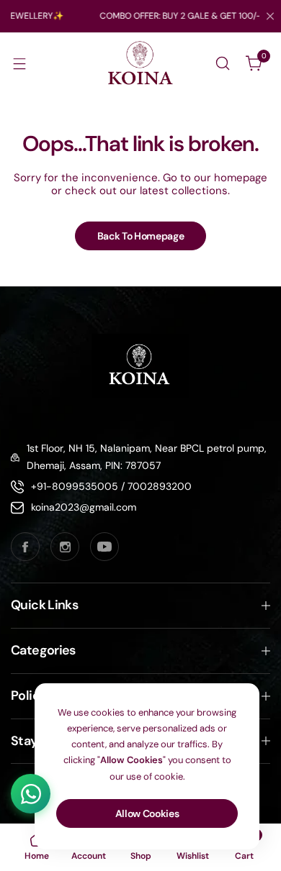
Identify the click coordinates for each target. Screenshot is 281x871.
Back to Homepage (140, 235)
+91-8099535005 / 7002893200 (111, 486)
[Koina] (140, 63)
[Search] (222, 63)
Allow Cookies (147, 813)
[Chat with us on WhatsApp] (30, 793)
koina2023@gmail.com (83, 507)
